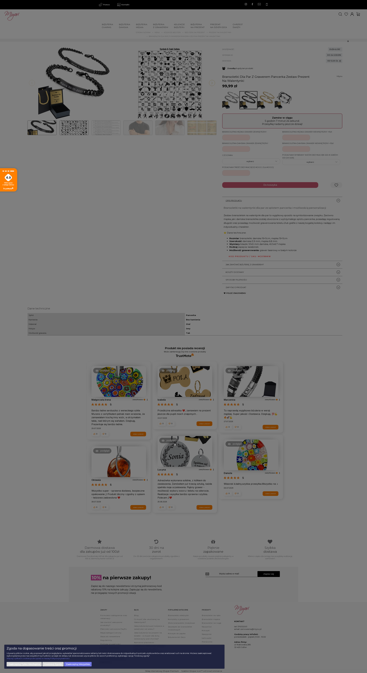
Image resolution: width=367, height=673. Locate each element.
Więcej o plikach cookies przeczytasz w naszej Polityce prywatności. (38, 658)
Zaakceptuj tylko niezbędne (24, 664)
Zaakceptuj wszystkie (78, 664)
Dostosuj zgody (53, 664)
